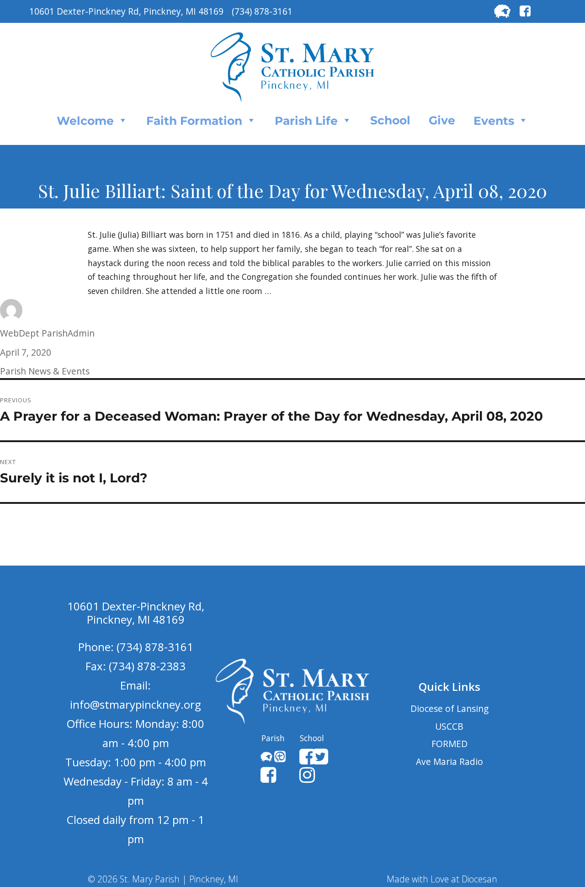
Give (442, 120)
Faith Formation (194, 121)
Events (493, 121)
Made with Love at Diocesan (442, 879)
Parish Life (306, 121)
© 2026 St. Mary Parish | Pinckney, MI (163, 879)
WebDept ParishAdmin (47, 333)
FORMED (449, 743)
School (390, 120)
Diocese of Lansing (449, 708)
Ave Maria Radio (449, 761)
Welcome (85, 121)
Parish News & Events (45, 371)
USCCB (449, 726)
